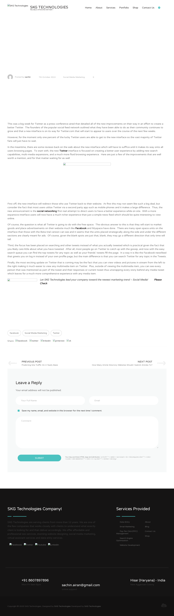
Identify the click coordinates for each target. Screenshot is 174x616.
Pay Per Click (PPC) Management (127, 532)
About (99, 7)
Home (88, 7)
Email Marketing (127, 526)
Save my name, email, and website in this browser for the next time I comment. (62, 410)
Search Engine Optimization (124, 539)
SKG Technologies (62, 606)
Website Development (130, 545)
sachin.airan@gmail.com (81, 585)
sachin (28, 77)
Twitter (63, 150)
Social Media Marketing (74, 77)
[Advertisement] (87, 103)
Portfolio (124, 7)
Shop (135, 7)
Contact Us (148, 7)
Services (110, 7)
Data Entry (125, 522)
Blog (147, 526)
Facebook (80, 228)
